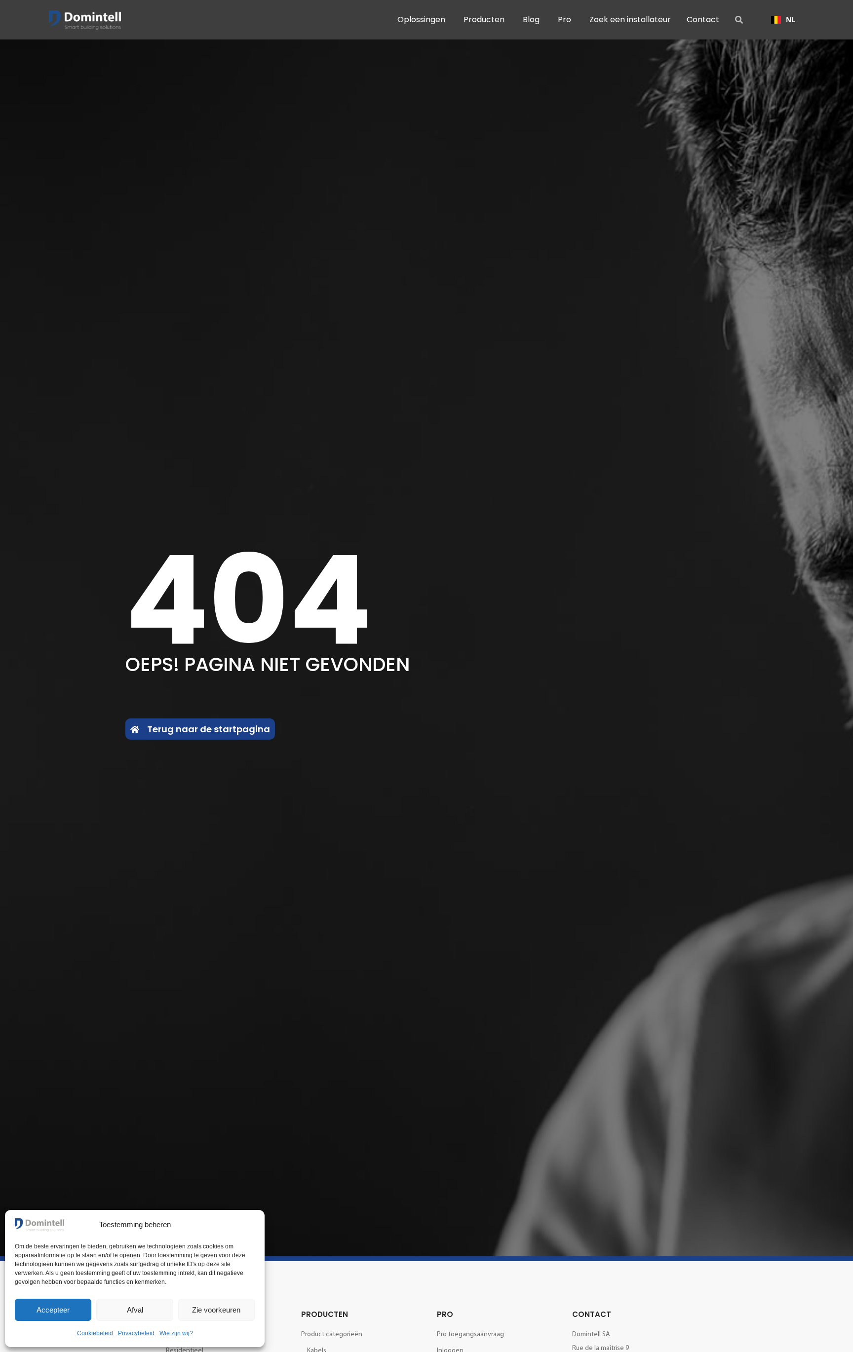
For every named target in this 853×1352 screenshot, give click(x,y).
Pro (445, 1314)
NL (790, 19)
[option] (783, 20)
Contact (591, 1314)
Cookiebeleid (95, 1333)
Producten (324, 1314)
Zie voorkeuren (216, 1310)
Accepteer (53, 1310)
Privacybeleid (136, 1333)
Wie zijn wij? (176, 1333)
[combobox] (783, 20)
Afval (135, 1310)
